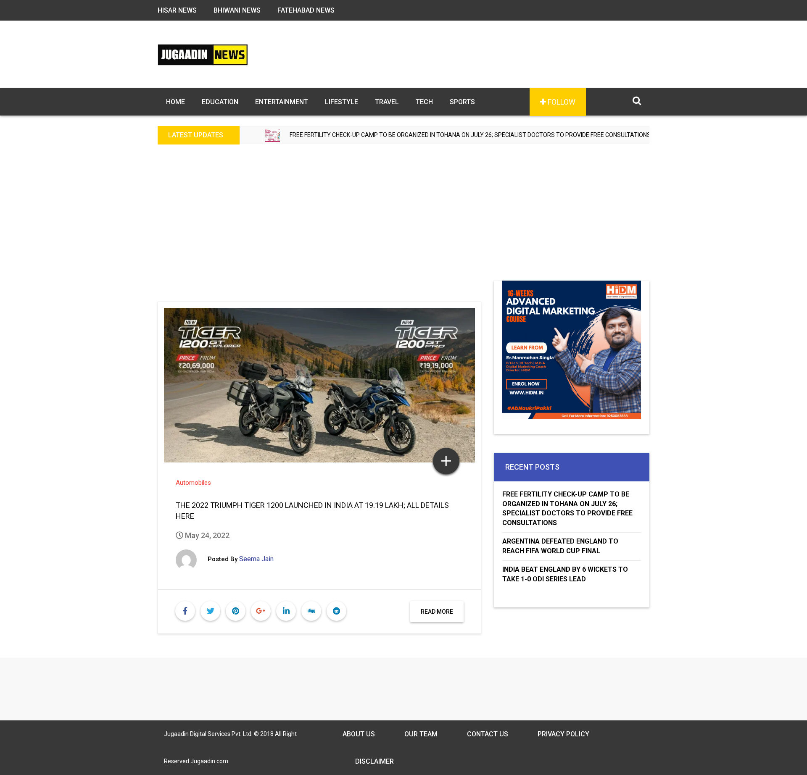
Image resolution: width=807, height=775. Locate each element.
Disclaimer (374, 761)
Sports (462, 102)
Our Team (421, 734)
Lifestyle (341, 102)
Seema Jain (256, 559)
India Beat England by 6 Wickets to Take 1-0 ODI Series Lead (565, 574)
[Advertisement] (403, 217)
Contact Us (487, 734)
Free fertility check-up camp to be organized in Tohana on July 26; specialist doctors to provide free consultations (439, 134)
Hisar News (177, 10)
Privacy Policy (563, 734)
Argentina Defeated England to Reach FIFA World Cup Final (560, 546)
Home (175, 102)
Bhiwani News (237, 10)
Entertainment (281, 102)
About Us (359, 734)
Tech (424, 102)
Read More (437, 611)
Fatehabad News (306, 10)
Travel (387, 102)
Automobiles (193, 482)
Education (220, 102)
